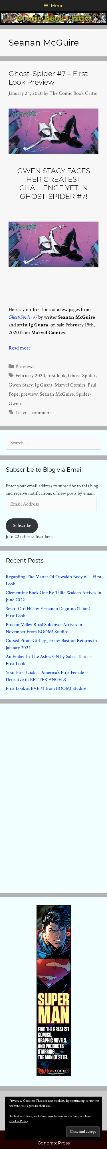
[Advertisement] (53, 797)
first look (56, 375)
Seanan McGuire (57, 394)
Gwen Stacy (21, 385)
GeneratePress (54, 1143)
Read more (20, 348)
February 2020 (30, 375)
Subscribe (22, 525)
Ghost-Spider (82, 375)
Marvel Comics (69, 385)
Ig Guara (43, 385)
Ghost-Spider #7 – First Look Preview (48, 77)
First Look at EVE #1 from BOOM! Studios (46, 688)
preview (29, 394)
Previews (24, 366)
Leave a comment (33, 412)
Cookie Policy (18, 1121)
